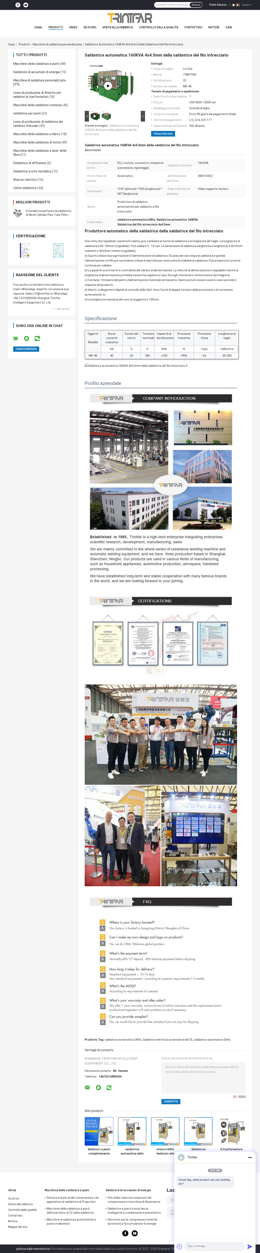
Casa (11, 44)
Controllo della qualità (158, 27)
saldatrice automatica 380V (123, 1039)
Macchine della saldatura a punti (36, 64)
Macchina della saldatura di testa (37, 142)
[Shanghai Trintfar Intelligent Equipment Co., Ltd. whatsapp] (29, 338)
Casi (228, 27)
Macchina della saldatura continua (37, 105)
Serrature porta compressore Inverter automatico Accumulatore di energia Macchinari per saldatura (133, 1222)
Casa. (38, 27)
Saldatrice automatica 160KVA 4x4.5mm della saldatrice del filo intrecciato (112, 130)
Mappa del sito (17, 1226)
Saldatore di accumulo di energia (36, 72)
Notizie (213, 27)
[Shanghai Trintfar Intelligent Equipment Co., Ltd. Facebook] (18, 4)
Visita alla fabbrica (117, 27)
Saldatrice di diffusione (29, 163)
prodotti (56, 27)
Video (73, 27)
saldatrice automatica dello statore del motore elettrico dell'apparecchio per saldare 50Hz (132, 1151)
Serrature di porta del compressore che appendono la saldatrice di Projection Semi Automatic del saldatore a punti (73, 1200)
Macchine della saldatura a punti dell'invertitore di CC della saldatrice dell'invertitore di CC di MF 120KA (70, 1211)
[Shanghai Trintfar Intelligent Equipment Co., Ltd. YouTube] (25, 4)
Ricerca (196, 4)
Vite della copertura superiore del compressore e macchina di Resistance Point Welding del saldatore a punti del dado (134, 1200)
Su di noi (89, 27)
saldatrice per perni (27, 113)
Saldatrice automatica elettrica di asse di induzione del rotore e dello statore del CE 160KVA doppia (198, 1151)
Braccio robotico (25, 180)
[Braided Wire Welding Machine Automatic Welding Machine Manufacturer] (108, 86)
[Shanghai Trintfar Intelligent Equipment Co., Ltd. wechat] (40, 338)
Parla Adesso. (218, 4)
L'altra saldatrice (25, 188)
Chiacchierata (163, 133)
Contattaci (193, 27)
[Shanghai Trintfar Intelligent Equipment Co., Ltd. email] (18, 338)
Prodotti (24, 44)
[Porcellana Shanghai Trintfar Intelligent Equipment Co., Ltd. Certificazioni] (25, 250)
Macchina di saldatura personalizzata (57, 44)
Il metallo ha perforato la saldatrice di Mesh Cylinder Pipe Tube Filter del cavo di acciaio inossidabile (48, 214)
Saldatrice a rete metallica (32, 171)
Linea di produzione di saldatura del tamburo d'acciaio (38, 124)
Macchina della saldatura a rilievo (36, 134)
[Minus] (249, 1157)
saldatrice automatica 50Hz (212, 1039)
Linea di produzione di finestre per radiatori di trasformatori (37, 95)
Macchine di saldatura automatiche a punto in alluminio (71, 1221)
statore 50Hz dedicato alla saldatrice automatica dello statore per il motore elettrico (165, 1151)
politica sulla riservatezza (33, 1248)
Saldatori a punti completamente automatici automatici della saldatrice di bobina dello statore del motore (99, 1151)
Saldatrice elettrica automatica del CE (168, 1039)
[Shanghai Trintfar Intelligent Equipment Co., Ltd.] (130, 18)
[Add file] (179, 1246)
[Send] (250, 1246)
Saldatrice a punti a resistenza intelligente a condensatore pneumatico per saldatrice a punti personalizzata (134, 1211)
